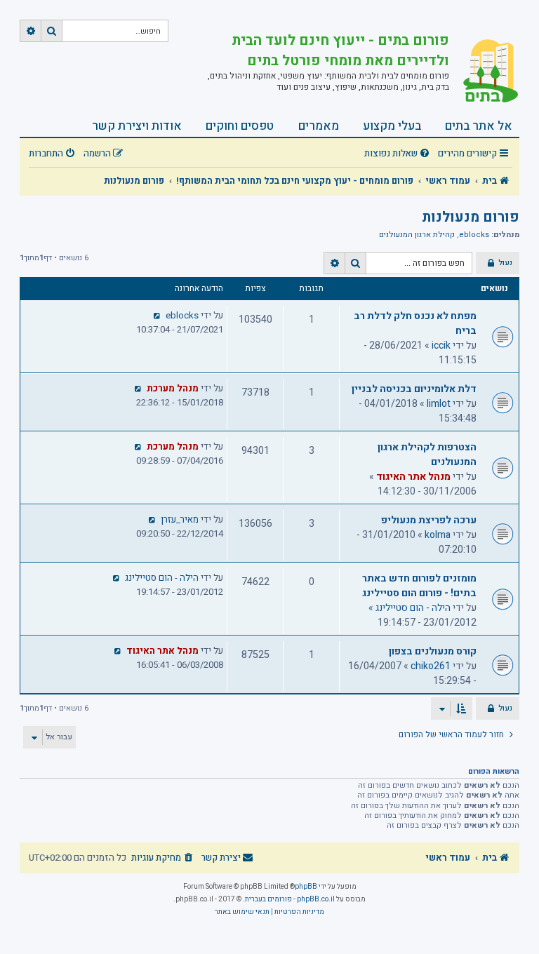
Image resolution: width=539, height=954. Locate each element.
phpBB (306, 887)
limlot (439, 403)
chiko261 (431, 666)
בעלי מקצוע (392, 126)
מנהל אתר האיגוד (413, 476)
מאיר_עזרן (180, 520)
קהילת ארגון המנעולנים (417, 235)
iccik (441, 345)
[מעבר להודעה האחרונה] (158, 316)
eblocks (474, 235)
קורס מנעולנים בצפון (433, 651)
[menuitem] (398, 154)
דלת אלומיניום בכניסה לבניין (414, 389)
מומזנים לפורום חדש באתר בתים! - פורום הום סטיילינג (419, 585)
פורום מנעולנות (470, 217)
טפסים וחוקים (240, 126)
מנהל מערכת (173, 389)
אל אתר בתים (478, 126)
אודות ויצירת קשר (137, 126)
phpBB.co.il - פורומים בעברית (290, 899)
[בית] (484, 72)
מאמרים (318, 126)
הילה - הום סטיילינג (413, 607)
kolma (438, 535)
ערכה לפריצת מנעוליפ (429, 520)
